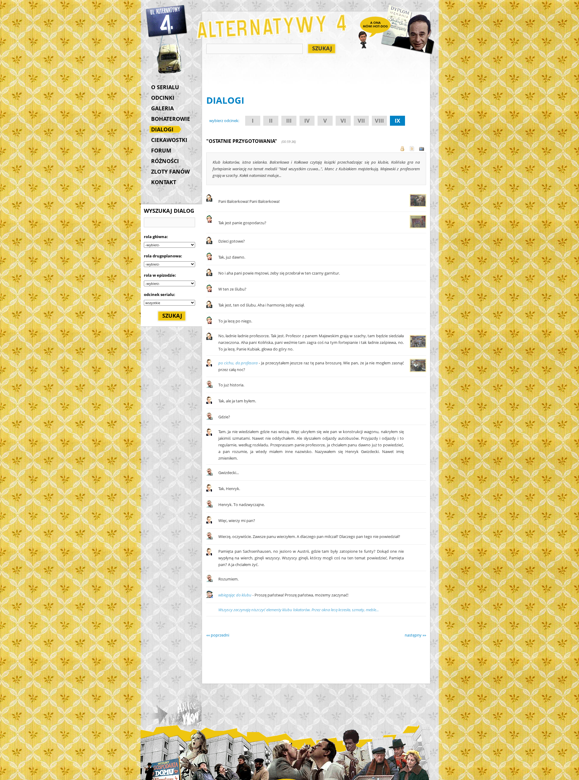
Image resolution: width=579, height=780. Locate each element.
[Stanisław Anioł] (209, 200)
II (271, 120)
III (289, 120)
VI (343, 120)
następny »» (415, 635)
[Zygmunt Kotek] (209, 596)
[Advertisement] (316, 75)
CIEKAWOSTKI (169, 139)
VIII (379, 120)
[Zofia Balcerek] (209, 221)
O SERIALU (165, 87)
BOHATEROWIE (170, 118)
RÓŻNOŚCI (165, 161)
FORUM (161, 150)
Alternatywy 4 (166, 21)
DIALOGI (162, 129)
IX (397, 120)
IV (307, 120)
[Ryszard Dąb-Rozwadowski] (209, 386)
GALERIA (162, 108)
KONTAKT (163, 182)
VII (361, 120)
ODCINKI (162, 97)
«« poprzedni (217, 635)
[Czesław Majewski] (209, 365)
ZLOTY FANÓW (170, 171)
